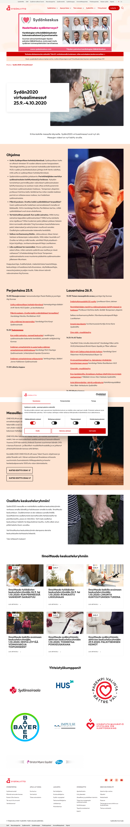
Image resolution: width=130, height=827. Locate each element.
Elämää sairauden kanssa (14, 794)
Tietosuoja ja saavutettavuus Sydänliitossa (109, 804)
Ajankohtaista (81, 791)
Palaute (102, 800)
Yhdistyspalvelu (94, 1)
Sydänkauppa (71, 1)
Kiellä (37, 431)
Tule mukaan (77, 8)
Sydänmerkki (61, 1)
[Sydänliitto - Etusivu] (16, 780)
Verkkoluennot (10, 803)
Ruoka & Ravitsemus (12, 797)
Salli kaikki (92, 431)
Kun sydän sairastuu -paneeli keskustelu (26, 335)
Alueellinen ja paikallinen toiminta (87, 797)
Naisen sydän (104, 1)
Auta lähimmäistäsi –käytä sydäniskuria (86, 382)
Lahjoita (113, 8)
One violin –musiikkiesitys (80, 332)
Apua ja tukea (64, 8)
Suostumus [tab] (36, 401)
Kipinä (112, 1)
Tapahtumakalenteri (83, 808)
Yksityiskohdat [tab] (65, 401)
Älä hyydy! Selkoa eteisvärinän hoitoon (86, 351)
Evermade (120, 821)
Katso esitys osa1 (18, 470)
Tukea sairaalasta (35, 797)
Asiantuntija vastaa (106, 791)
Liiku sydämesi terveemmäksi (22, 321)
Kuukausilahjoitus (58, 794)
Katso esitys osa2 (18, 478)
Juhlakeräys (57, 803)
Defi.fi (79, 811)
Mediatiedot (104, 797)
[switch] (54, 423)
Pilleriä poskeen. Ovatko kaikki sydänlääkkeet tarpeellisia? (34, 313)
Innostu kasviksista (78, 324)
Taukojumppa (17, 330)
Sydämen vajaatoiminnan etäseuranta (26, 358)
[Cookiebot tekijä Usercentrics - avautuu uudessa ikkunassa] (97, 394)
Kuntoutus (33, 791)
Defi (27, 1)
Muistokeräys (57, 806)
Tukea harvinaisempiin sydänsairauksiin (84, 801)
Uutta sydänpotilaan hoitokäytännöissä (26, 304)
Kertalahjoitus (57, 791)
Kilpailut (102, 794)
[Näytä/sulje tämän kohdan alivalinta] (57, 8)
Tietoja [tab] (93, 401)
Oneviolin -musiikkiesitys (80, 368)
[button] (122, 9)
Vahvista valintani (65, 431)
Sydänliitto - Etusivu (21, 8)
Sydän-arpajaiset (58, 797)
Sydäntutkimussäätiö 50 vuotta (83, 301)
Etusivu (8, 65)
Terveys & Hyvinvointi (13, 800)
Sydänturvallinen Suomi (37, 1)
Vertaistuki (33, 794)
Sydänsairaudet (11, 791)
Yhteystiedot (102, 8)
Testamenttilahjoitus (59, 800)
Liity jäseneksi (81, 794)
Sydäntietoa (51, 8)
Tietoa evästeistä (105, 808)
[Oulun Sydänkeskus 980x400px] (65, 32)
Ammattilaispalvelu (82, 1)
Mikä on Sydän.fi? (107, 787)
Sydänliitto (21, 1)
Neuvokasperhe (50, 1)
